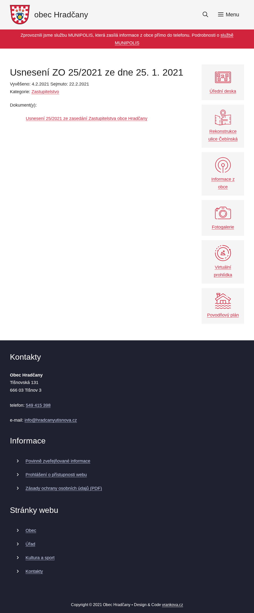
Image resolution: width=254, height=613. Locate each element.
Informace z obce (223, 183)
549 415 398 (38, 405)
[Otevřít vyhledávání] (205, 14)
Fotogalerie (223, 227)
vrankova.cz (172, 605)
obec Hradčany (61, 14)
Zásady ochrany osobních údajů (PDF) (64, 488)
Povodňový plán (223, 315)
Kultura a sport (40, 557)
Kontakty (34, 571)
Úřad (30, 544)
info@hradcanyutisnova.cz (51, 420)
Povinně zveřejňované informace (58, 461)
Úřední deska (223, 91)
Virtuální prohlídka (223, 271)
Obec (31, 530)
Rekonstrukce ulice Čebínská (223, 135)
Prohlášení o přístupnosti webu (56, 474)
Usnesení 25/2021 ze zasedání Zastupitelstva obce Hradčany (86, 118)
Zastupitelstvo (45, 91)
